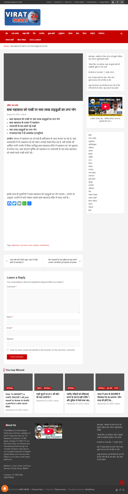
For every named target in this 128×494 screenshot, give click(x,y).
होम (7, 33)
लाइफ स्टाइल (92, 195)
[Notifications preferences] (4, 488)
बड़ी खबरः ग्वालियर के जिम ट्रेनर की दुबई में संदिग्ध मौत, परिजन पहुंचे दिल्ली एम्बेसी (109, 427)
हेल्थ (77, 33)
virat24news (44, 245)
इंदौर (90, 135)
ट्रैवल (70, 33)
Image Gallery (104, 2)
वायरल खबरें (10, 40)
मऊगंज (90, 169)
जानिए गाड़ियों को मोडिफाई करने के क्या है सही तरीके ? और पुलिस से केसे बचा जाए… (79, 397)
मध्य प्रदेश (15, 33)
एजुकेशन (61, 33)
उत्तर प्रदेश (92, 138)
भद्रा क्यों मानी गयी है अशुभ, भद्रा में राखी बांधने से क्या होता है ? (23, 261)
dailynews (15, 245)
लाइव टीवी (25, 33)
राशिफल (91, 188)
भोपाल (90, 166)
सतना (90, 204)
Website (10, 339)
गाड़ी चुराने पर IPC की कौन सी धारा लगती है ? (47, 396)
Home (49, 2)
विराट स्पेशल (22, 40)
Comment (11, 287)
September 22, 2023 (14, 410)
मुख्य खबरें (51, 33)
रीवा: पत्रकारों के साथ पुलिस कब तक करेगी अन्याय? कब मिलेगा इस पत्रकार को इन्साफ (62, 261)
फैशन (84, 33)
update (36, 245)
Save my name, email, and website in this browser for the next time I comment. (42, 350)
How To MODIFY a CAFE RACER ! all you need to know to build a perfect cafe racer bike (17, 400)
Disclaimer (35, 40)
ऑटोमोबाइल (92, 144)
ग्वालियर (91, 148)
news (30, 245)
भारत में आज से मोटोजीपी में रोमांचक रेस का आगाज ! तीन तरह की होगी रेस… (109, 397)
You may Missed (15, 370)
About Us (68, 2)
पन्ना (90, 160)
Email (10, 328)
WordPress (89, 489)
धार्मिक (9, 105)
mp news (23, 245)
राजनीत (41, 33)
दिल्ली (90, 154)
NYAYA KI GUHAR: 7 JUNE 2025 (101, 72)
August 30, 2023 (13, 114)
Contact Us (58, 2)
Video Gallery (79, 2)
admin (23, 114)
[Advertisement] (43, 173)
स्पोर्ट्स (92, 33)
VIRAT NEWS (24, 489)
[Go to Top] (121, 482)
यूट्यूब (90, 182)
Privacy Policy (92, 2)
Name (10, 317)
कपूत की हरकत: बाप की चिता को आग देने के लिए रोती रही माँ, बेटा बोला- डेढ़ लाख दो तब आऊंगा (110, 457)
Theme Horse (60, 489)
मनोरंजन (101, 33)
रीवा (34, 33)
